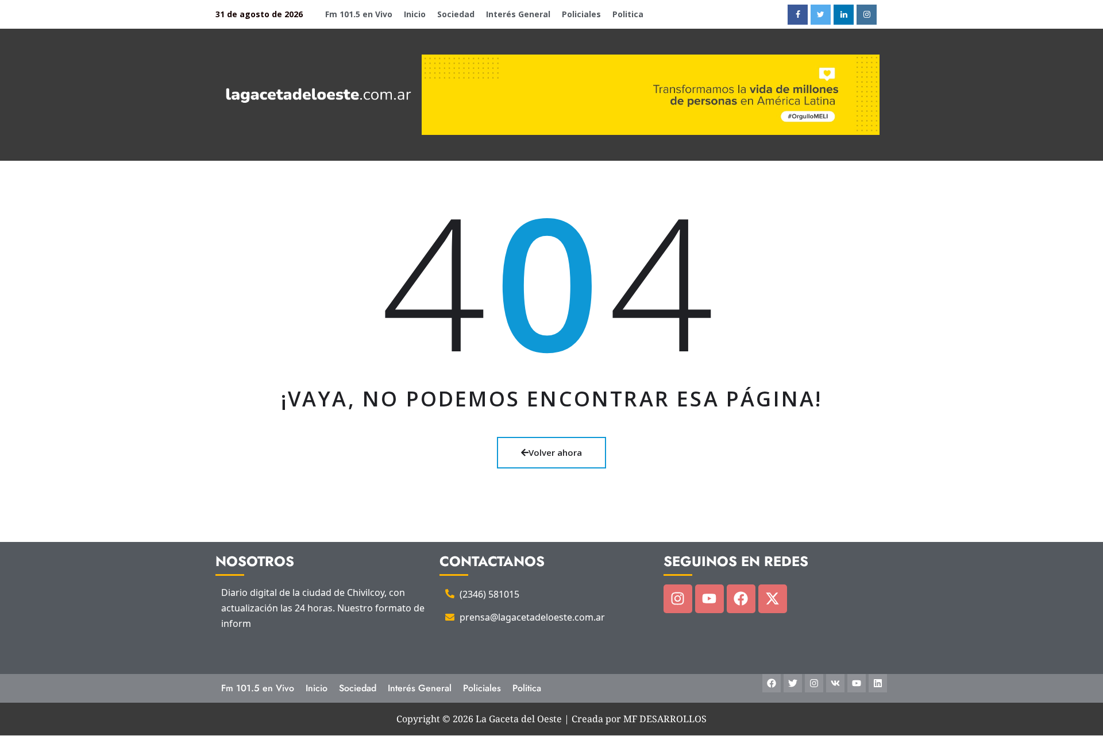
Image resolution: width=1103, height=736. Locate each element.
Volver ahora (555, 452)
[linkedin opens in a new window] (844, 15)
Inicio (415, 14)
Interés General (518, 14)
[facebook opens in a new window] (798, 15)
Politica (627, 14)
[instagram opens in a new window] (867, 15)
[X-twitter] (772, 598)
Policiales (581, 14)
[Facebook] (741, 598)
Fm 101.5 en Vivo (358, 14)
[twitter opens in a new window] (821, 15)
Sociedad (456, 14)
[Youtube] (709, 598)
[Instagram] (678, 598)
